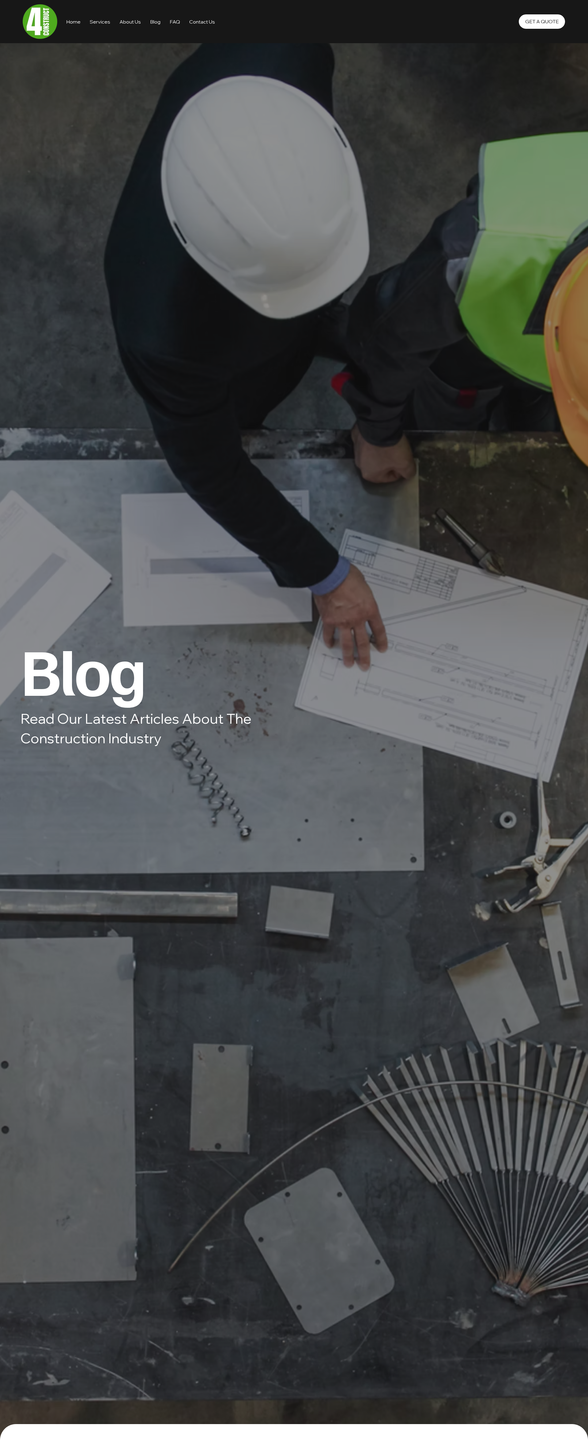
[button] (175, 21)
